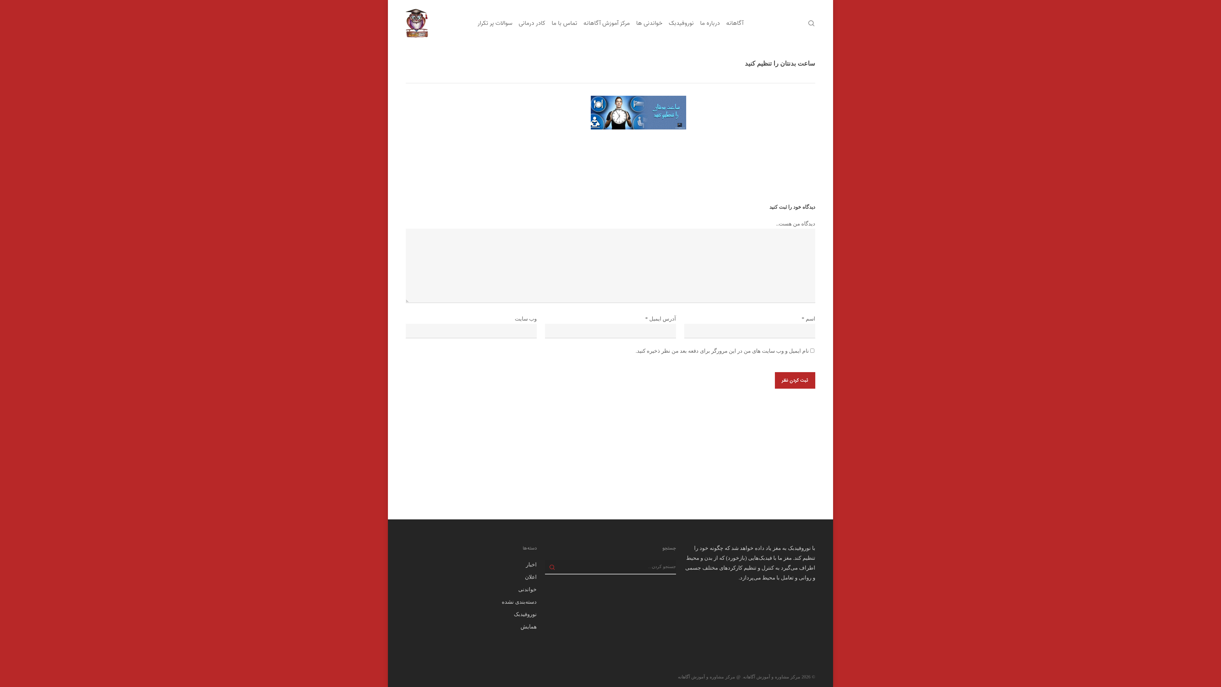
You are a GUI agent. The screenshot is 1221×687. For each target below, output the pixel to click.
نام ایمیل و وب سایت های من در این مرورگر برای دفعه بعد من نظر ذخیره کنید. (722, 351)
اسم (808, 319)
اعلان (531, 577)
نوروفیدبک (525, 614)
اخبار (531, 565)
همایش (529, 627)
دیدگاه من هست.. (795, 224)
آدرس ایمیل (660, 319)
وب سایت (526, 319)
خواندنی (527, 589)
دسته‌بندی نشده (519, 602)
